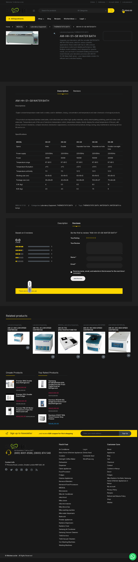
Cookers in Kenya (113, 468)
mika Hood (63, 497)
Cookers (62, 456)
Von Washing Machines (67, 542)
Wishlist (109, 502)
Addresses (101, 2)
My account (111, 486)
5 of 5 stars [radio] (95, 238)
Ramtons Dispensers (66, 523)
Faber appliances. (65, 468)
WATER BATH (104, 205)
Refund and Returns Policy (116, 496)
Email (73, 264)
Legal (82, 19)
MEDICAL (19, 27)
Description (62, 91)
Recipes (57, 19)
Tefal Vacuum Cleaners (67, 539)
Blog (49, 19)
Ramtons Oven (64, 526)
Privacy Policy (112, 490)
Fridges (61, 475)
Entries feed (87, 453)
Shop (40, 19)
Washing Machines (65, 545)
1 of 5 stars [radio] (87, 238)
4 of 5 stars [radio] (93, 238)
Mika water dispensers (67, 513)
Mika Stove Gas (64, 507)
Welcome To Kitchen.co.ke (15, 2)
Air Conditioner (64, 449)
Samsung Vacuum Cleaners (68, 532)
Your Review (75, 243)
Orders (92, 2)
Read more (28, 347)
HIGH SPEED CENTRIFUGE (116, 325)
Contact (110, 465)
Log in (85, 449)
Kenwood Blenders (65, 481)
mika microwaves (65, 504)
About (109, 449)
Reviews (77, 91)
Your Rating (75, 238)
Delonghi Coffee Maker (67, 459)
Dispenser (62, 465)
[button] (55, 33)
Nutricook (62, 516)
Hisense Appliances (66, 478)
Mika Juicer (63, 500)
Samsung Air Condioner (67, 529)
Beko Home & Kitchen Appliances (70, 453)
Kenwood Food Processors (68, 484)
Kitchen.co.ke (12, 555)
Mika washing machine (67, 510)
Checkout (110, 462)
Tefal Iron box (64, 536)
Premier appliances (65, 520)
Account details (114, 2)
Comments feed (88, 456)
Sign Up (125, 433)
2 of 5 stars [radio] (89, 238)
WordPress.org (88, 459)
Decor (109, 472)
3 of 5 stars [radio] (91, 238)
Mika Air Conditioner (66, 494)
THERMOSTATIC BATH (62, 27)
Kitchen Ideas (69, 19)
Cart (108, 459)
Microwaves (63, 491)
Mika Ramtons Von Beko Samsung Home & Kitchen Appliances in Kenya (119, 480)
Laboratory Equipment (38, 27)
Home (8, 27)
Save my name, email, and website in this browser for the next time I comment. (99, 272)
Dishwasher (63, 462)
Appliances (111, 453)
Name (73, 257)
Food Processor (64, 472)
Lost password (127, 2)
